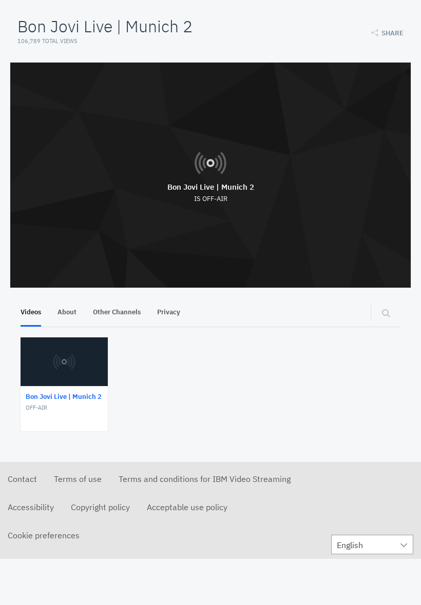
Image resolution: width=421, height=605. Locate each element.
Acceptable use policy (187, 507)
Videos (31, 312)
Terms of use (78, 479)
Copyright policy (100, 507)
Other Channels (117, 312)
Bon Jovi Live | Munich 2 (210, 187)
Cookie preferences (44, 535)
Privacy (168, 312)
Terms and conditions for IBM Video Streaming (205, 479)
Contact (22, 479)
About (67, 312)
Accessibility (31, 507)
